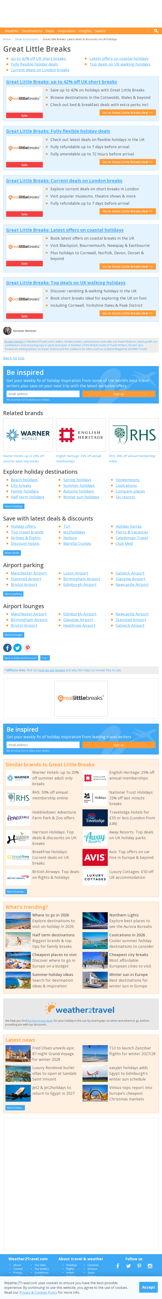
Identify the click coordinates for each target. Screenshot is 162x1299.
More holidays (14, 506)
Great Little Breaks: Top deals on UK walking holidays (66, 283)
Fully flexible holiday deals (34, 64)
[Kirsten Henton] (7, 334)
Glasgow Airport (130, 578)
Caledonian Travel (132, 537)
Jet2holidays (74, 532)
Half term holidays (27, 496)
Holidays (71, 1265)
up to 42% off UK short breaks (38, 58)
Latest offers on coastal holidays (118, 58)
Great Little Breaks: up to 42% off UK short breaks (61, 82)
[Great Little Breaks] (81, 715)
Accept (148, 1287)
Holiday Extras (129, 526)
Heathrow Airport (79, 625)
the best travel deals (40, 1021)
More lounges (14, 635)
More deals (12, 553)
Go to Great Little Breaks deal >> (128, 113)
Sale (24, 115)
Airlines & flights (26, 537)
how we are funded (51, 670)
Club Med (124, 543)
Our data (40, 1265)
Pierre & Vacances (132, 532)
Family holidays (25, 491)
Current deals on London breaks (40, 69)
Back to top (13, 358)
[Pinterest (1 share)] (27, 648)
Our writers (42, 1269)
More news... (15, 1108)
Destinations (32, 31)
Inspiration (66, 31)
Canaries (93, 1265)
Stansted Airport (26, 578)
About (17, 1265)
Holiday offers (23, 526)
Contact (18, 1269)
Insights (85, 31)
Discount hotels (25, 543)
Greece (92, 1269)
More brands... (16, 891)
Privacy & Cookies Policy (38, 1292)
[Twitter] (17, 648)
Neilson (70, 537)
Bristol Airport (24, 584)
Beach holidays (24, 479)
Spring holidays (77, 479)
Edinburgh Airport (80, 584)
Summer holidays (79, 485)
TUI (66, 526)
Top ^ (45, 657)
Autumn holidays (78, 491)
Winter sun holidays (81, 496)
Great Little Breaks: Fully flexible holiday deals (58, 131)
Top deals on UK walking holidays (119, 64)
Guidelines (42, 1272)
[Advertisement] (82, 13)
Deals (50, 31)
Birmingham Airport (81, 578)
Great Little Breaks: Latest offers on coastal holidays (65, 230)
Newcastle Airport (132, 584)
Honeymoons (127, 479)
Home (7, 39)
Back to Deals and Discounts (21, 657)
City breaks (21, 485)
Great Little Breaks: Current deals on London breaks (64, 181)
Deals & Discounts (26, 39)
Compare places (130, 491)
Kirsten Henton (14, 341)
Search (100, 31)
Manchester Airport (29, 573)
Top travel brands (27, 532)
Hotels (70, 1272)
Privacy (17, 1272)
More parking (13, 594)
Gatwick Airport (130, 573)
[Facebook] (7, 648)
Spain (91, 1272)
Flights (70, 1269)
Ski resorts (125, 496)
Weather (12, 31)
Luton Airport (75, 573)
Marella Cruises (77, 543)
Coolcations (126, 485)
